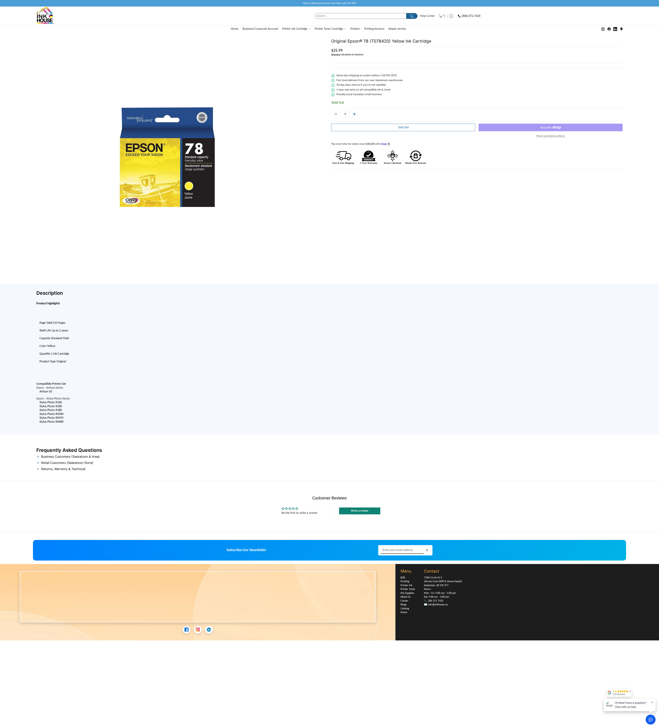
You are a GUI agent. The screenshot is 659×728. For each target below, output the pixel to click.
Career (404, 601)
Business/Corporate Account (260, 29)
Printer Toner (408, 589)
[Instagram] (603, 29)
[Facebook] (609, 29)
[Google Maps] (621, 29)
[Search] (411, 16)
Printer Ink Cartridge (294, 29)
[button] (329, 457)
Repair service (397, 29)
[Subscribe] (427, 550)
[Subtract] (335, 114)
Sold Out (403, 127)
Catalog (405, 608)
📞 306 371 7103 (433, 601)
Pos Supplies (407, 593)
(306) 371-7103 (471, 16)
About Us (406, 597)
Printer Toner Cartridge (329, 29)
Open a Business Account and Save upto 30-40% (329, 3)
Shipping (335, 54)
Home (234, 29)
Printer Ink (406, 585)
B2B (403, 577)
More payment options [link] (550, 136)
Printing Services (374, 29)
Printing (405, 581)
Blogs (404, 604)
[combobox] (360, 16)
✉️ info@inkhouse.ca (436, 604)
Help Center (427, 16)
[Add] (354, 114)
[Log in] (451, 16)
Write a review (359, 511)
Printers (355, 29)
